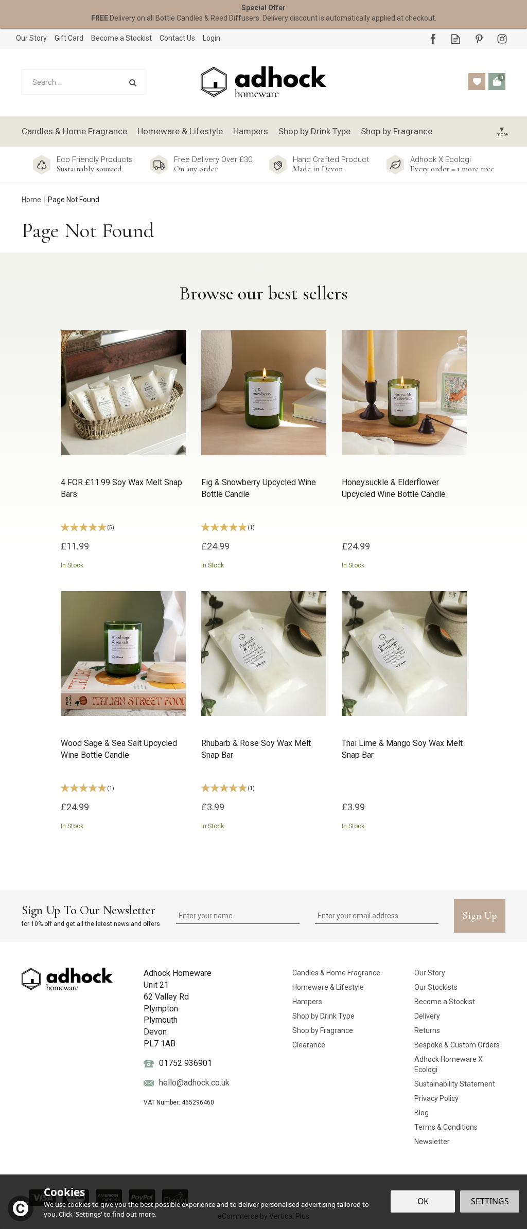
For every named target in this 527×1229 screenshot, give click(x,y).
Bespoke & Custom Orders (457, 1045)
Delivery (427, 1016)
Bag (496, 81)
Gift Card (69, 38)
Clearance (308, 1045)
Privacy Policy (436, 1098)
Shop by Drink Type (323, 1016)
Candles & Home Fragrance (336, 973)
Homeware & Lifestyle (328, 987)
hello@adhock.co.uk (194, 1083)
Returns (427, 1030)
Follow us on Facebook (432, 38)
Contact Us (177, 38)
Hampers (307, 1002)
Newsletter (432, 1141)
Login (211, 38)
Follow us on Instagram (502, 38)
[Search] (132, 82)
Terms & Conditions (446, 1127)
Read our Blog (455, 38)
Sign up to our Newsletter (91, 915)
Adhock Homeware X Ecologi (448, 1064)
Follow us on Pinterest (478, 38)
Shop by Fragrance (322, 1030)
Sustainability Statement (454, 1084)
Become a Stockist (444, 1002)
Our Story (429, 973)
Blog (421, 1113)
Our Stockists (436, 987)
